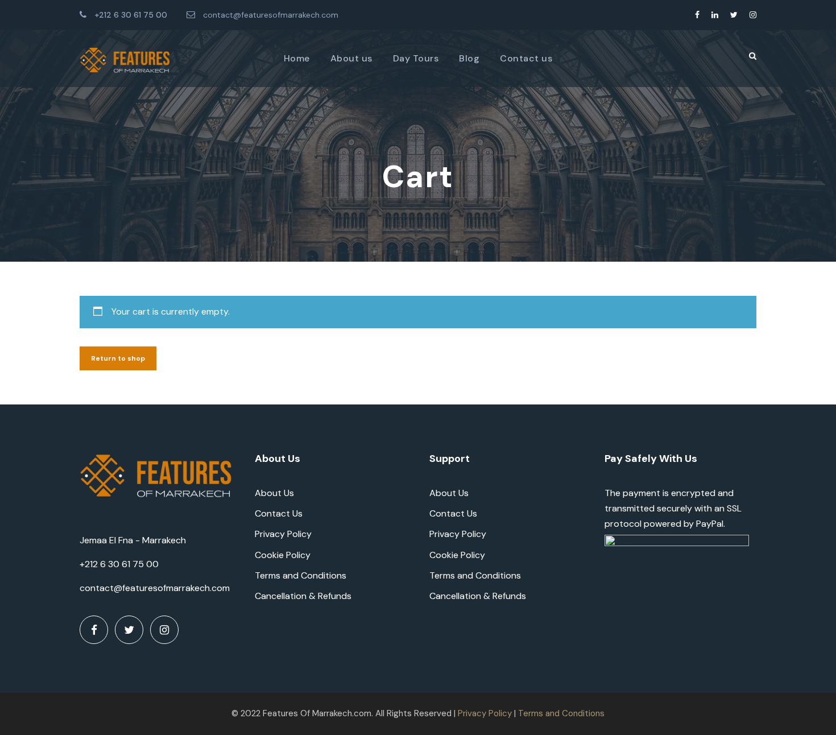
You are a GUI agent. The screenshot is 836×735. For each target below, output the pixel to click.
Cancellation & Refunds (303, 596)
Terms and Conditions (300, 575)
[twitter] (734, 15)
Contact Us (279, 513)
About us (351, 58)
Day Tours (416, 58)
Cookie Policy (283, 555)
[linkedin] (714, 15)
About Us (274, 493)
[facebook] (697, 15)
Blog (469, 58)
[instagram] (753, 15)
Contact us (526, 58)
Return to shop (118, 358)
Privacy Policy (283, 534)
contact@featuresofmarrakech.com (270, 15)
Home (297, 58)
